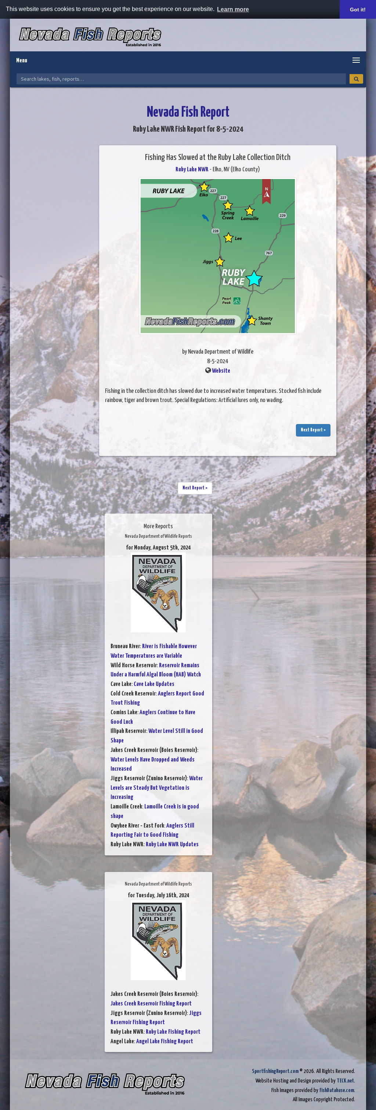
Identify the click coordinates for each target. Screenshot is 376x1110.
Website (221, 371)
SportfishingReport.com (275, 1071)
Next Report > (313, 430)
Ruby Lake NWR (192, 170)
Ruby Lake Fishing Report (173, 1032)
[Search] (356, 79)
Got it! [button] (358, 9)
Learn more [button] (233, 9)
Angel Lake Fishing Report (164, 1041)
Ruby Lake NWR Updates (172, 844)
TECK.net (345, 1081)
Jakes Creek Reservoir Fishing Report (151, 1004)
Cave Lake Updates (154, 684)
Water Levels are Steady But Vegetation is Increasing (157, 787)
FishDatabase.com (336, 1090)
